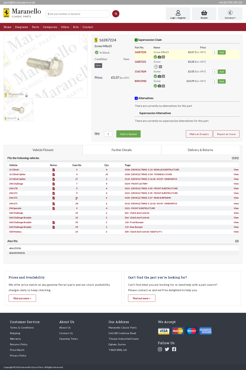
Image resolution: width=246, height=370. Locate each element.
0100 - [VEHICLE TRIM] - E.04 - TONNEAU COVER (148, 174)
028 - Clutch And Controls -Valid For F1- (143, 231)
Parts (35, 27)
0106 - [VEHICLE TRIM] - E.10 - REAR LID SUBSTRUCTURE (152, 169)
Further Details (122, 150)
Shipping (15, 333)
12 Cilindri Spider (17, 174)
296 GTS (13, 193)
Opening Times (68, 338)
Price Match (17, 349)
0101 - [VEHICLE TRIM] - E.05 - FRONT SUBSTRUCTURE (151, 188)
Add (221, 52)
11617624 (140, 71)
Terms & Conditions (22, 327)
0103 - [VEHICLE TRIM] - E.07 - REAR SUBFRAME (148, 197)
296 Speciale (15, 208)
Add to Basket (128, 134)
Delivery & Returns (200, 150)
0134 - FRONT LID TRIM (136, 183)
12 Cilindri (14, 169)
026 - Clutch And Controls (137, 217)
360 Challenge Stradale (20, 217)
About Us (65, 327)
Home (7, 27)
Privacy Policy (18, 355)
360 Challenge (16, 213)
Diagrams (21, 27)
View (236, 169)
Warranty (15, 338)
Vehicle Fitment (43, 150)
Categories (50, 27)
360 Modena (15, 231)
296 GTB (13, 188)
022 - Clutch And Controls (137, 213)
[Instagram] (160, 349)
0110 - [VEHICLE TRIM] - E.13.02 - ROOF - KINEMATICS (151, 179)
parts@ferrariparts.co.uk (19, 2)
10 (106, 174)
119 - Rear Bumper (134, 227)
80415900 (140, 80)
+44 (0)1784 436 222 (230, 2)
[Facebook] (174, 349)
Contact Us (66, 333)
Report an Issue (226, 134)
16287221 (140, 61)
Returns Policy (19, 344)
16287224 (140, 52)
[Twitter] (167, 349)
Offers (65, 27)
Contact (87, 27)
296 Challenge (16, 183)
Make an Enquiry (199, 134)
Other (98, 65)
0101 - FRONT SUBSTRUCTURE (140, 208)
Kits (76, 27)
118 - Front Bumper (134, 222)
